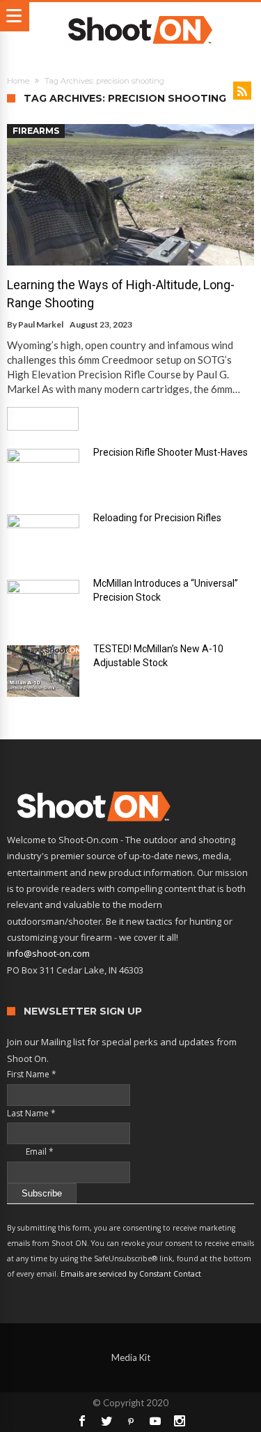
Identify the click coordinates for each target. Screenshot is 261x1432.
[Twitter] (106, 1421)
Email (30, 1151)
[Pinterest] (131, 1421)
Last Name (31, 1113)
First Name (31, 1074)
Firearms (36, 130)
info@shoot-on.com (48, 953)
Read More (38, 418)
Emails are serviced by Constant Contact (131, 1274)
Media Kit (130, 1357)
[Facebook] (82, 1421)
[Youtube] (155, 1421)
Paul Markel (40, 324)
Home (18, 81)
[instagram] (179, 1421)
